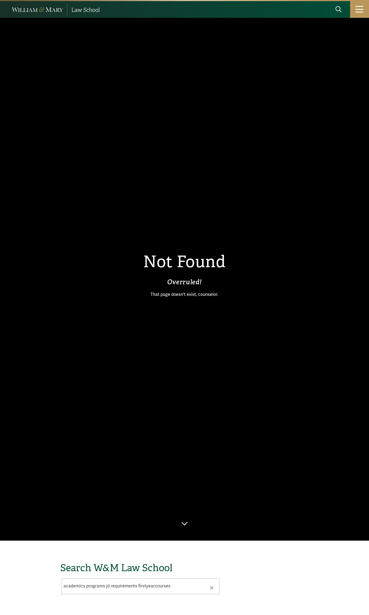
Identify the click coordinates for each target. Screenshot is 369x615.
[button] (211, 587)
